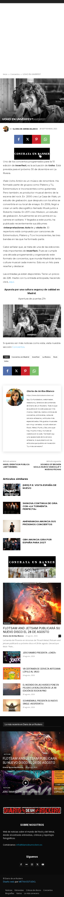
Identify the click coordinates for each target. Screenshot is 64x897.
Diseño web (8, 881)
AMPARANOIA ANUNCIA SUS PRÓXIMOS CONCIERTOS (39, 523)
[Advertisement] (32, 37)
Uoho (6, 361)
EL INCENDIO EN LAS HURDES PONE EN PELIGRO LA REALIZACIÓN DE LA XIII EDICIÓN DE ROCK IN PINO (41, 688)
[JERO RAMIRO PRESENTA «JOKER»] (11, 657)
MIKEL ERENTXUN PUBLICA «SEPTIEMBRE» (16, 465)
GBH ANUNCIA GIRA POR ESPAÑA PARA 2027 (37, 541)
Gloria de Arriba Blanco (25, 129)
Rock (55, 357)
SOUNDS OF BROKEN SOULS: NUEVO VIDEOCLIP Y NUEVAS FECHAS (47, 467)
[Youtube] (43, 865)
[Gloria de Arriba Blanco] (6, 129)
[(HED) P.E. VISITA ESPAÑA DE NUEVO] (11, 490)
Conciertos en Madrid (20, 357)
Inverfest (35, 357)
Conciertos (15, 74)
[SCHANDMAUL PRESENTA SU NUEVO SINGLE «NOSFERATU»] (11, 705)
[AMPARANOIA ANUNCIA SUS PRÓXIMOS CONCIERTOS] (11, 526)
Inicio (5, 74)
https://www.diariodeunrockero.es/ (40, 395)
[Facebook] (18, 139)
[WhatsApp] (45, 139)
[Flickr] (27, 865)
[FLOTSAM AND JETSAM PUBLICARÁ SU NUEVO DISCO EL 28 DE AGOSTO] (32, 603)
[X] (27, 139)
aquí (11, 281)
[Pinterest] (36, 139)
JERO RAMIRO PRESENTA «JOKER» (39, 653)
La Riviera (46, 357)
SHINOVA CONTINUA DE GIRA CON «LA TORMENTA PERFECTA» (40, 506)
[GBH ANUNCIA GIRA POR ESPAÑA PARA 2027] (11, 544)
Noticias (7, 623)
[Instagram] (32, 865)
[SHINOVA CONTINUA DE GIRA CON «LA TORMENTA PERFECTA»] (11, 508)
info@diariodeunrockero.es (29, 844)
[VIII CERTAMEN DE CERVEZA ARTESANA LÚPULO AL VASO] (11, 673)
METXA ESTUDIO (27, 881)
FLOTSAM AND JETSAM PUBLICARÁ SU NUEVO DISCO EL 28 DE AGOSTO (31, 630)
